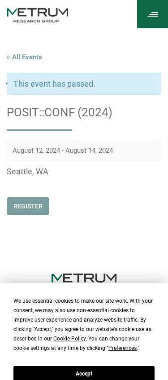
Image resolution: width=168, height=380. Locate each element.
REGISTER (28, 206)
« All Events (24, 57)
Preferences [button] (122, 348)
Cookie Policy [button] (69, 339)
